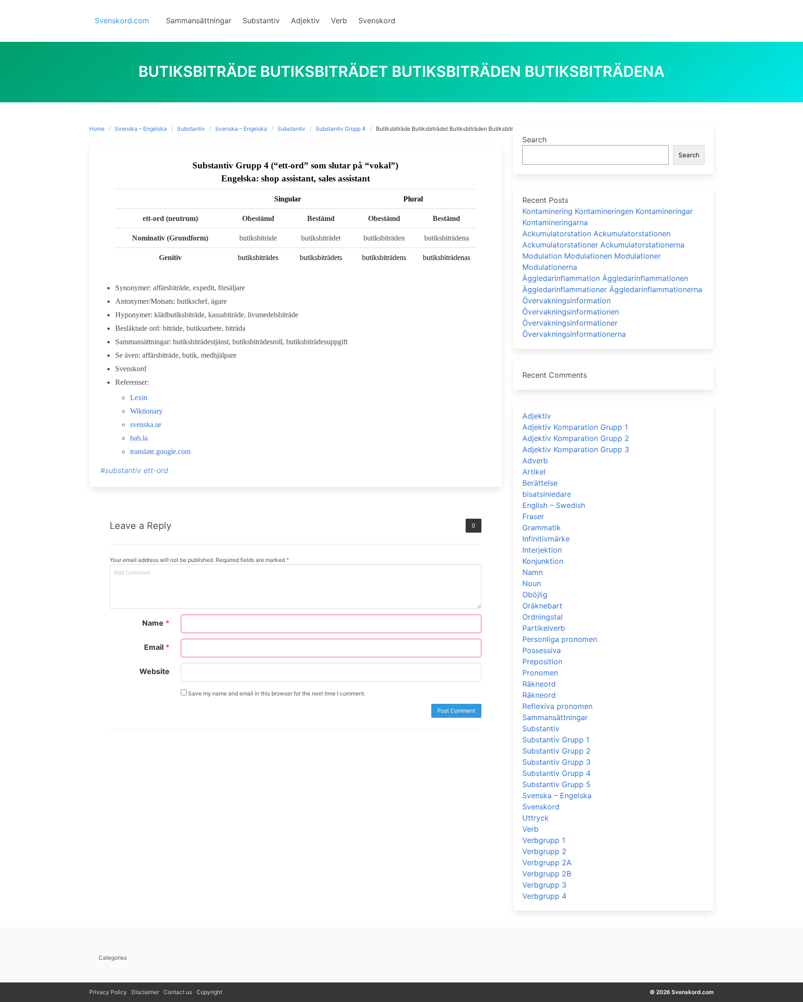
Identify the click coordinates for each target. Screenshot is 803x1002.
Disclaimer (145, 992)
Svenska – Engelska (141, 128)
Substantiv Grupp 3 (556, 762)
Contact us (178, 992)
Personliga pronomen (559, 639)
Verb (530, 829)
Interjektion (542, 549)
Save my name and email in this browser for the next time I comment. (276, 693)
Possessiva (541, 650)
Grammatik (541, 527)
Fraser (533, 516)
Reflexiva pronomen (557, 706)
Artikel (534, 471)
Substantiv (191, 128)
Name (156, 623)
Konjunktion (542, 561)
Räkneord (539, 683)
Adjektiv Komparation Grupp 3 (575, 449)
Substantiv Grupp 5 (556, 784)
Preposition (542, 661)
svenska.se (145, 424)
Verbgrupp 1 (543, 840)
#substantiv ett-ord (134, 470)
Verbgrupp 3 (544, 884)
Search (534, 139)
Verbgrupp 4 (544, 896)
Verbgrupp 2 (544, 851)
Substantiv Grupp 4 (341, 128)
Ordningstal (542, 616)
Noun (531, 583)
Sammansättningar (555, 717)
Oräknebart (542, 605)
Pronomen (540, 672)
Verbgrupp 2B (546, 873)
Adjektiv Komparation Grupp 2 (575, 438)
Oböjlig (534, 594)
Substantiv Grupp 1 (555, 739)
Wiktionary (146, 411)
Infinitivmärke (546, 538)
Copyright (209, 992)
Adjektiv (536, 416)
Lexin (138, 397)
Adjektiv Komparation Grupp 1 (575, 427)
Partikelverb (543, 628)
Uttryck (535, 817)
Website (154, 671)
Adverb (535, 460)
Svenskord (540, 806)
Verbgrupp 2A (547, 862)
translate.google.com (160, 451)
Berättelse (540, 483)
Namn (532, 572)
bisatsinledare (546, 494)
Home (97, 128)
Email (157, 647)
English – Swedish (553, 505)
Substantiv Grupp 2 (556, 750)
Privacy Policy (108, 992)
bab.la (139, 438)
